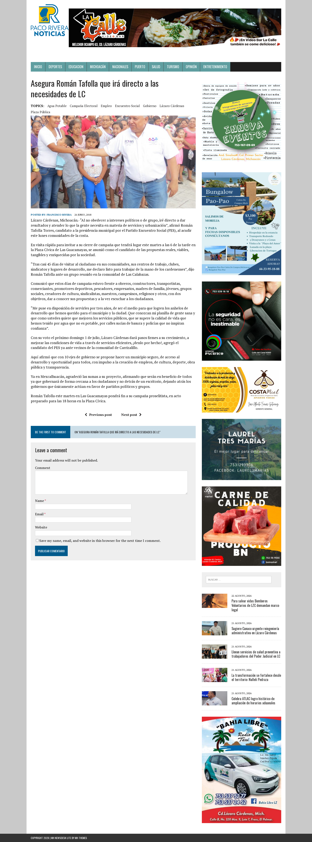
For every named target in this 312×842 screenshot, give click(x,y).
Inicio (38, 66)
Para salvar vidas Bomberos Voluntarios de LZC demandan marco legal (255, 605)
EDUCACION (76, 66)
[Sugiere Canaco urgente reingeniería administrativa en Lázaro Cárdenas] (214, 632)
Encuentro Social (127, 106)
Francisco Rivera (59, 214)
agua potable (57, 106)
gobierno (149, 106)
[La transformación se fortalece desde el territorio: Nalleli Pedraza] (214, 679)
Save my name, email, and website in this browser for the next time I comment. (100, 540)
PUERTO (140, 66)
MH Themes (81, 838)
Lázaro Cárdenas (172, 106)
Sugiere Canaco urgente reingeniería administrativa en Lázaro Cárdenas (255, 631)
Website (41, 527)
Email (39, 514)
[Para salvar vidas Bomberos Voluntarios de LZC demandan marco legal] (214, 605)
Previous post (100, 414)
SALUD (156, 66)
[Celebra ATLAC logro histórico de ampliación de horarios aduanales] (214, 702)
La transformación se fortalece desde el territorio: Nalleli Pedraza (256, 677)
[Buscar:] (238, 579)
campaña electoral (84, 106)
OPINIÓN (191, 66)
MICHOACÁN (98, 66)
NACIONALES (120, 66)
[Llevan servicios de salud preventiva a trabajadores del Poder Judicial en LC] (214, 656)
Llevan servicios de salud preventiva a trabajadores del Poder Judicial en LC (256, 654)
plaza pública (40, 112)
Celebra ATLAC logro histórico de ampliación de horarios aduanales (253, 701)
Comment (42, 467)
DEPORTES (55, 66)
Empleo (106, 106)
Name (40, 500)
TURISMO (173, 66)
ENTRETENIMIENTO (215, 66)
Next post (129, 414)
